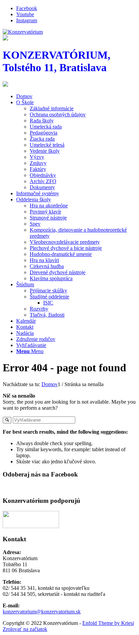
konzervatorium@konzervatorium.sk (42, 611)
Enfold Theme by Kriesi (108, 623)
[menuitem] (76, 96)
